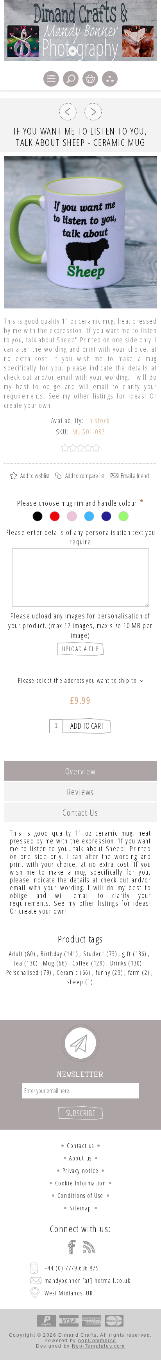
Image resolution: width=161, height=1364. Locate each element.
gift (126, 953)
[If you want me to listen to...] (68, 111)
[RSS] (89, 1247)
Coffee (80, 963)
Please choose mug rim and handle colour (78, 503)
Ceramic (67, 972)
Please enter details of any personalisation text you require (80, 536)
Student (93, 953)
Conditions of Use (80, 1195)
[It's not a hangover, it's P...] (93, 111)
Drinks (118, 963)
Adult (16, 953)
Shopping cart (90, 79)
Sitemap (80, 1208)
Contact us (80, 1145)
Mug (48, 963)
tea (18, 963)
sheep (75, 982)
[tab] (80, 771)
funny (103, 972)
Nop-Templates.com (98, 1346)
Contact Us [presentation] (80, 812)
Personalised (22, 972)
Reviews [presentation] (80, 791)
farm (134, 972)
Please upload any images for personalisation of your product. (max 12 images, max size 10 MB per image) (80, 625)
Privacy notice (80, 1170)
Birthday (52, 953)
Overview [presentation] (80, 771)
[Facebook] (72, 1247)
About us (80, 1158)
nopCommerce (97, 1340)
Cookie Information (80, 1183)
